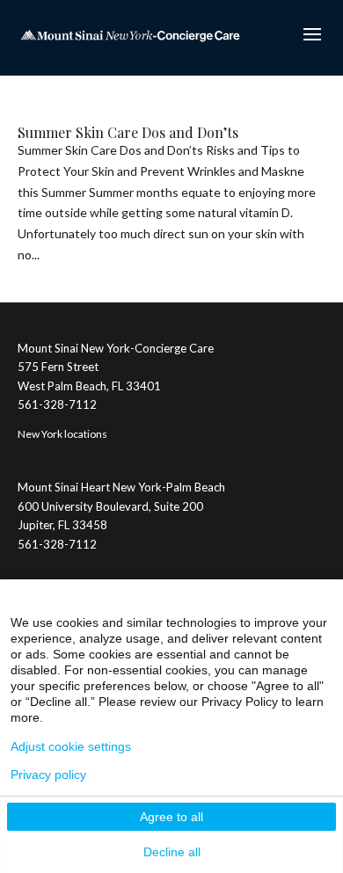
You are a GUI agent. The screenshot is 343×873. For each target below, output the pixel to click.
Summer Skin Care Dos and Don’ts (128, 132)
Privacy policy (48, 775)
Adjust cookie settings (71, 746)
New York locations (62, 433)
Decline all (172, 852)
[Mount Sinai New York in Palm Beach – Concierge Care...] (130, 33)
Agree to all (171, 817)
